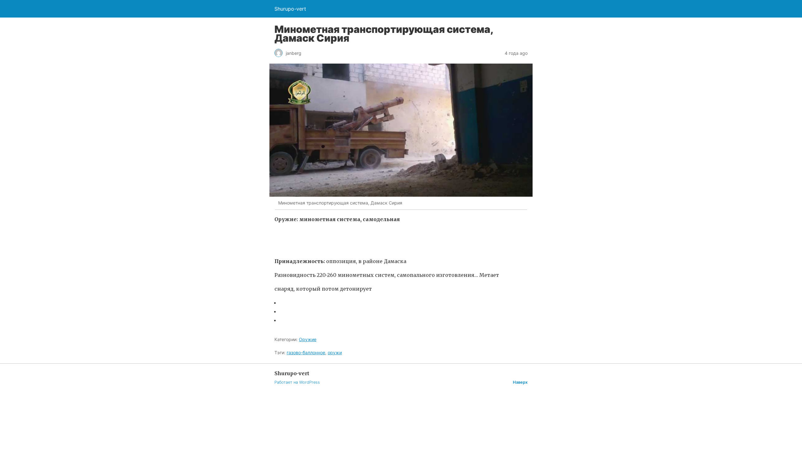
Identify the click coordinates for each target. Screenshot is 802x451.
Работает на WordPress (297, 382)
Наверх (520, 382)
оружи (335, 352)
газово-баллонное (306, 352)
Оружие (307, 339)
